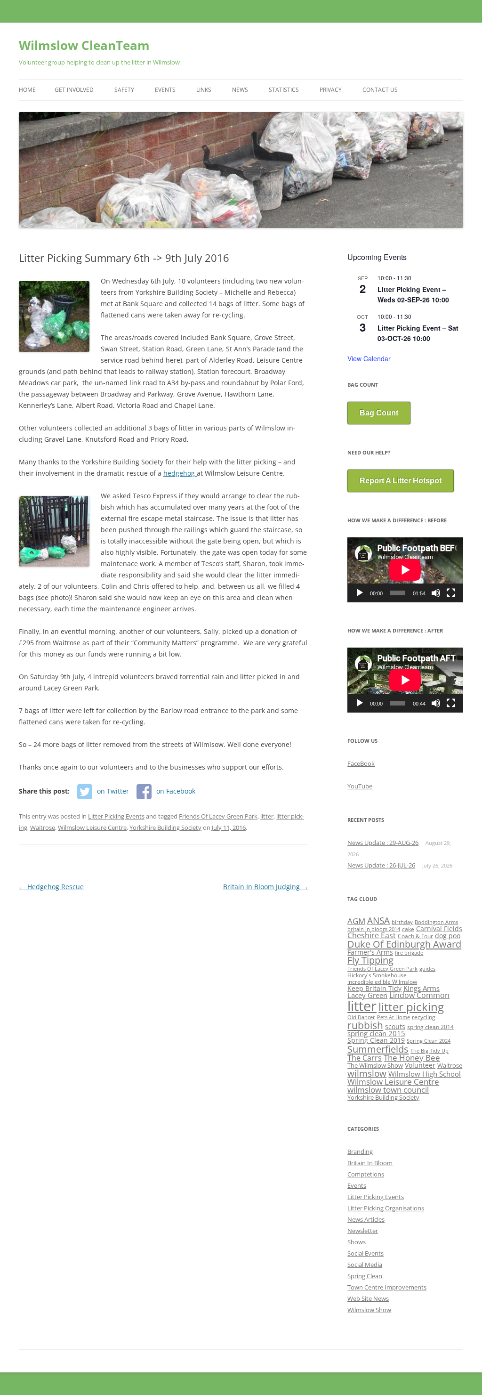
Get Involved (74, 90)
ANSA (378, 920)
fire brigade (409, 952)
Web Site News (368, 1298)
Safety (124, 90)
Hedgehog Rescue (51, 886)
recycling (423, 1017)
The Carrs (364, 1058)
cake (408, 929)
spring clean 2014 (430, 1026)
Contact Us (380, 90)
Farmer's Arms (370, 952)
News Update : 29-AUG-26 (382, 842)
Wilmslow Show (369, 1310)
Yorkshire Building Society (165, 827)
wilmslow (366, 1073)
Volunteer (420, 1065)
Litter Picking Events (116, 816)
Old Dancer (361, 1017)
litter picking (411, 1006)
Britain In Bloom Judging (265, 886)
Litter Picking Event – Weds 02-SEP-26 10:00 (413, 294)
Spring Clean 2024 (428, 1041)
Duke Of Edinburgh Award (404, 944)
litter (266, 816)
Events (165, 90)
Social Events (365, 1253)
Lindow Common (419, 995)
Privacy (331, 90)
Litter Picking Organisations (385, 1208)
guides (427, 968)
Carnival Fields (439, 929)
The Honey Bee (412, 1057)
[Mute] (436, 593)
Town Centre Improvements (386, 1287)
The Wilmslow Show (375, 1065)
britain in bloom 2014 (373, 929)
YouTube (359, 786)
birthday (402, 922)
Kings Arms (421, 988)
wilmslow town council (388, 1089)
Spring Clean (364, 1276)
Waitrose (42, 827)
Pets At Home (393, 1017)
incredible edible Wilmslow (382, 981)
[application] (405, 569)
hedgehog (180, 473)
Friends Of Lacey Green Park (218, 816)
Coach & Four (415, 936)
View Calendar (369, 358)
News (240, 90)
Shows (356, 1242)
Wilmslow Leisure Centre (92, 827)
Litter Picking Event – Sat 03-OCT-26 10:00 (418, 333)
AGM (356, 921)
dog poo (447, 936)
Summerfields (378, 1048)
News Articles (366, 1219)
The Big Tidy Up (429, 1050)
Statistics (284, 90)
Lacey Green (367, 995)
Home (27, 90)
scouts (395, 1026)
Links (203, 90)
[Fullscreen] (451, 593)
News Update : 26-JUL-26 (381, 865)
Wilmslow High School (424, 1074)
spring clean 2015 (376, 1033)
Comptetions (365, 1174)
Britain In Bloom (370, 1163)
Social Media (364, 1264)
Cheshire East (371, 935)
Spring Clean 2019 (376, 1040)
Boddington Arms (436, 922)
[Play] (359, 593)
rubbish (365, 1025)
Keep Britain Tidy (374, 988)
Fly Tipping (370, 960)
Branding (360, 1151)
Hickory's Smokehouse (377, 975)
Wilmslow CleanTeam (84, 45)
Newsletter (362, 1230)
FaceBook (361, 763)
